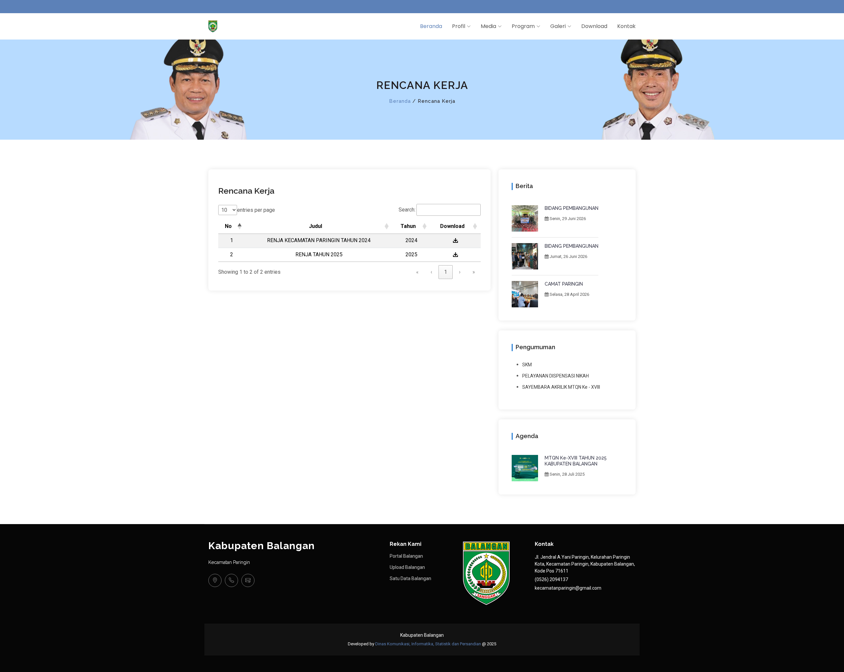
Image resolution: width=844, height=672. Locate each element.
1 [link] (445, 272)
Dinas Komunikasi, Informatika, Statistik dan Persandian (428, 643)
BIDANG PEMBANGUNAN (571, 208)
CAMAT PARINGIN (564, 284)
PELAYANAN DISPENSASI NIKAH (555, 375)
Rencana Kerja (246, 191)
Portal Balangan (406, 556)
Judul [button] (315, 226)
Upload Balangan (407, 567)
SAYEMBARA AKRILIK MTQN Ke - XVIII (561, 387)
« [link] (417, 272)
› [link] (460, 272)
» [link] (473, 272)
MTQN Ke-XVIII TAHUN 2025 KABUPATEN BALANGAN (576, 460)
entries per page (256, 210)
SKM (527, 364)
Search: (407, 210)
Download (594, 26)
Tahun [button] (408, 226)
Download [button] (452, 226)
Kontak (626, 26)
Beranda (431, 26)
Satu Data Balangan (410, 578)
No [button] (228, 226)
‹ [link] (431, 272)
